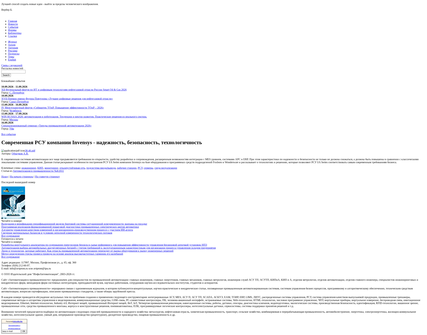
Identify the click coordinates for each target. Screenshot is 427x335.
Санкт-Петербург (19, 101)
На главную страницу (47, 176)
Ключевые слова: (11, 168)
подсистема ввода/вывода (101, 168)
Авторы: (6, 153)
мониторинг (51, 168)
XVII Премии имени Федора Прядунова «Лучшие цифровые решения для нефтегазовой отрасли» (57, 98)
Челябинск (15, 110)
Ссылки (12, 36)
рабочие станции (126, 168)
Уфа (11, 128)
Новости (13, 24)
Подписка (13, 53)
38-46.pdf (30, 150)
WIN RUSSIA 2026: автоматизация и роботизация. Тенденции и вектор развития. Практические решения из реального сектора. (74, 116)
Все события (8, 134)
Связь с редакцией (11, 65)
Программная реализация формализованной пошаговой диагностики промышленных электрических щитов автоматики (70, 226)
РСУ (140, 168)
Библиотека (14, 33)
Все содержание (10, 235)
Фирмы (12, 30)
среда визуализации (165, 168)
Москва (13, 119)
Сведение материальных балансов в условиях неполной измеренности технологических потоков (56, 232)
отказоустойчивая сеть (72, 168)
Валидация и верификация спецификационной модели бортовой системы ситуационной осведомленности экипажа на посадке (74, 223)
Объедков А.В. (20, 153)
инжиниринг (29, 168)
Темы (11, 56)
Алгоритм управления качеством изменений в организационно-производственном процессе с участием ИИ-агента (67, 229)
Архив (12, 44)
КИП (40, 168)
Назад (4, 176)
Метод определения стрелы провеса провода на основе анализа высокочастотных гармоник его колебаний (62, 253)
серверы (148, 168)
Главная (12, 21)
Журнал (12, 41)
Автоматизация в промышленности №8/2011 (38, 170)
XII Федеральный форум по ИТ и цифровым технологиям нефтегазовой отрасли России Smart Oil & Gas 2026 (64, 89)
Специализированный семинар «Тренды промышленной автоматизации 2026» (46, 125)
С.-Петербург (17, 92)
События (13, 27)
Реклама (12, 50)
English (12, 59)
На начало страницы (21, 176)
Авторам (13, 47)
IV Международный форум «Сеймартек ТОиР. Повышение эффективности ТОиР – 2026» (52, 107)
